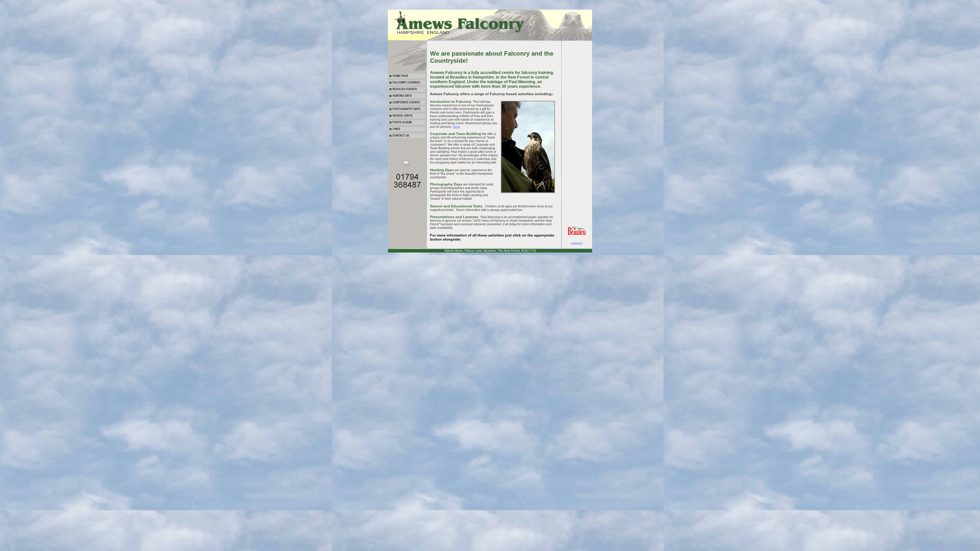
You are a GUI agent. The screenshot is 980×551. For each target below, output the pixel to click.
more (456, 127)
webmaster (577, 243)
